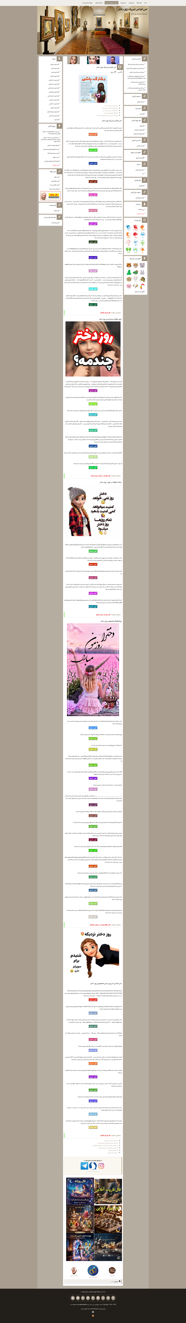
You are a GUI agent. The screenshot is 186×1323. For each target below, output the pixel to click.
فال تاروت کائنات (54, 76)
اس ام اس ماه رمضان (113, 1152)
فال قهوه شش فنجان (138, 133)
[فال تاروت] (108, 1192)
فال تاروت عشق (55, 107)
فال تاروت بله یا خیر (54, 115)
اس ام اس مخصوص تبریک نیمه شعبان (108, 1147)
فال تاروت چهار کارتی (53, 88)
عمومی (112, 1281)
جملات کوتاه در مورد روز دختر (110, 110)
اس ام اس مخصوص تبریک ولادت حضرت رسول (136, 88)
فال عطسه (56, 210)
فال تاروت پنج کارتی (54, 91)
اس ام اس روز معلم (113, 1150)
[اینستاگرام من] (98, 1298)
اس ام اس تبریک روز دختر (132, 9)
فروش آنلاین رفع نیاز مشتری (51, 161)
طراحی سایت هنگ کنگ (53, 153)
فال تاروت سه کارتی (54, 84)
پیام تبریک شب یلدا (54, 188)
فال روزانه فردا (55, 222)
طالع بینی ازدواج (140, 157)
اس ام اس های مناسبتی (112, 2)
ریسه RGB (141, 209)
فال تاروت (131, 2)
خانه (145, 2)
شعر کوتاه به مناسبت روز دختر (110, 108)
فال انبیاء (142, 113)
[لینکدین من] (73, 1298)
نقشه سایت (84, 1308)
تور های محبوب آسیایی (53, 145)
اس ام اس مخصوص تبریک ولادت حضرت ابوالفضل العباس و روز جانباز (136, 77)
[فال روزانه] (80, 1192)
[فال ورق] (80, 1247)
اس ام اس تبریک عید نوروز (111, 1140)
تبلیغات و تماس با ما (87, 2)
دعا (143, 173)
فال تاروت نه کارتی (54, 99)
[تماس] (93, 1298)
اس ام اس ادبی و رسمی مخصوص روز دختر (107, 115)
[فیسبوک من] (103, 1298)
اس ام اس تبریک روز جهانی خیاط (136, 64)
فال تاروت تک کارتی (54, 80)
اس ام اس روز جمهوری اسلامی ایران (135, 68)
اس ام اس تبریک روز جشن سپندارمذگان (138, 83)
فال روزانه (123, 2)
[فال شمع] (80, 1219)
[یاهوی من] (113, 1298)
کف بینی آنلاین (140, 145)
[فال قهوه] (108, 1219)
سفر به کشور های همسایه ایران (51, 149)
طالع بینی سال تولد (139, 291)
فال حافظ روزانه (55, 181)
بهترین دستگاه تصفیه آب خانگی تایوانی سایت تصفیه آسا (51, 132)
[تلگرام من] (108, 1298)
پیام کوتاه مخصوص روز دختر (110, 113)
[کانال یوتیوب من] (78, 1298)
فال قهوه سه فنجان (139, 129)
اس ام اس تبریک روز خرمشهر (136, 72)
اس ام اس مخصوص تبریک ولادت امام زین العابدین (105, 1145)
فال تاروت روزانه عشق (53, 111)
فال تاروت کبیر (55, 68)
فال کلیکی (141, 185)
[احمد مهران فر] (113, 60)
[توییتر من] (88, 1298)
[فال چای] (108, 1247)
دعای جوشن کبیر (139, 169)
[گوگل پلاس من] (83, 1298)
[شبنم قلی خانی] (73, 60)
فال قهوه (142, 125)
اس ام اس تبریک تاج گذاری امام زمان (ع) (108, 1143)
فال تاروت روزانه (54, 64)
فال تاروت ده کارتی (54, 103)
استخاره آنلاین (99, 2)
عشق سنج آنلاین (140, 197)
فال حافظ (139, 2)
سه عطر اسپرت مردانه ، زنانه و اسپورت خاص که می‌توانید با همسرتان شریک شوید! (50, 139)
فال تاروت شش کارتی (53, 95)
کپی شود (93, 134)
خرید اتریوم (56, 157)
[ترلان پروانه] (93, 60)
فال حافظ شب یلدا (54, 184)
